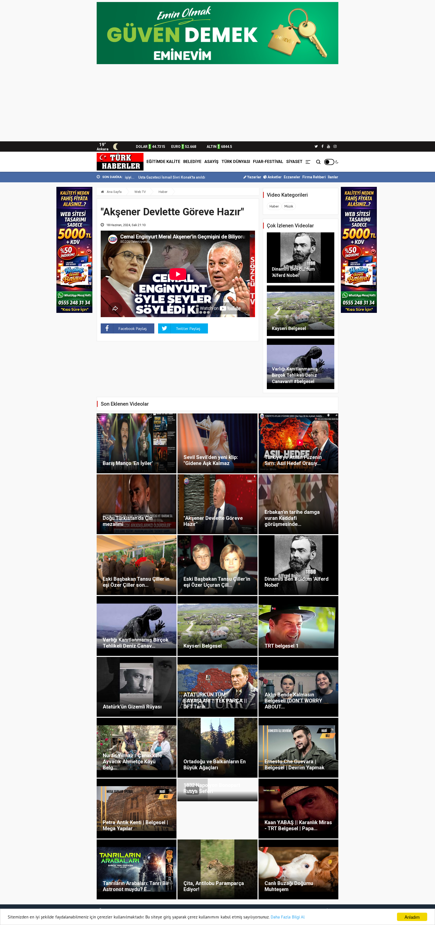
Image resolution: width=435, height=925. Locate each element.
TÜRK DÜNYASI (236, 161)
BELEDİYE (192, 161)
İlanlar (333, 177)
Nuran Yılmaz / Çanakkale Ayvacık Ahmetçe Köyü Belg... (132, 761)
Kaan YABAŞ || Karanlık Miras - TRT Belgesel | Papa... (298, 825)
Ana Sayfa (114, 192)
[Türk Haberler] (120, 162)
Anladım (412, 917)
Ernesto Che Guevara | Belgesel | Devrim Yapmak (294, 765)
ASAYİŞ (211, 161)
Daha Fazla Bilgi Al (288, 917)
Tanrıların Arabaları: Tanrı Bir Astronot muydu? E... (136, 886)
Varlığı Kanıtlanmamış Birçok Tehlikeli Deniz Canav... (135, 643)
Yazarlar (253, 177)
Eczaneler (292, 177)
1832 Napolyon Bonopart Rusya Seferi (212, 788)
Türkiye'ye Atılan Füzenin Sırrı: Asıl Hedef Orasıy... (293, 460)
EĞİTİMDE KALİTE (163, 161)
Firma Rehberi (314, 177)
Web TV (140, 192)
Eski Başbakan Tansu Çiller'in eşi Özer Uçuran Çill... (217, 582)
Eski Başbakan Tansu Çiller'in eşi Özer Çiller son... (136, 582)
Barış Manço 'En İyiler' (128, 463)
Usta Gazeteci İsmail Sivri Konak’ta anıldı (127, 177)
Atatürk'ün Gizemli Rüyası (132, 707)
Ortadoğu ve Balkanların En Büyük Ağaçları (215, 765)
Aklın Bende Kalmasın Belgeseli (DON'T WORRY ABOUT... (293, 701)
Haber (163, 192)
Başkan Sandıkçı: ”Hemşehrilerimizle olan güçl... (204, 177)
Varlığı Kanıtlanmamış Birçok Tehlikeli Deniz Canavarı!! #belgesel (295, 375)
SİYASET (294, 161)
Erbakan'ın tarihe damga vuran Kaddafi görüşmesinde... (292, 518)
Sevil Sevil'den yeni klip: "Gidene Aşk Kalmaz (211, 460)
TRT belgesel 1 (282, 646)
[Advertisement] (217, 103)
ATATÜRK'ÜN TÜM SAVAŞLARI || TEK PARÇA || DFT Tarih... (215, 701)
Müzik (288, 206)
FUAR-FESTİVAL (268, 161)
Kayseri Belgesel (289, 328)
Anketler (274, 177)
